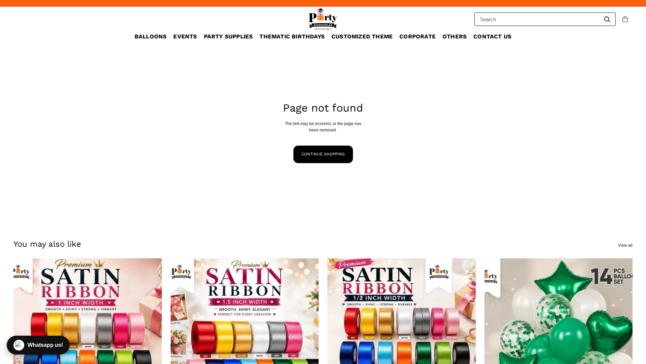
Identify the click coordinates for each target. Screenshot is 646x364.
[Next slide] (152, 351)
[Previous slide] (181, 351)
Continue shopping (323, 154)
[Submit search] (607, 19)
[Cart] (625, 19)
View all (625, 245)
